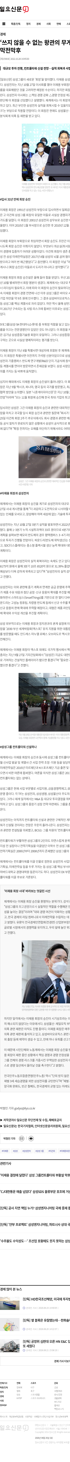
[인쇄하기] (31, 1138)
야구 (32, 1387)
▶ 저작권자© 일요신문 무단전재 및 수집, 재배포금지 (31, 1120)
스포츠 (33, 1382)
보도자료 (57, 1401)
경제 (3, 34)
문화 (56, 1382)
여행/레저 (58, 1390)
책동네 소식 (59, 1408)
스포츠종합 (35, 1394)
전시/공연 (58, 1394)
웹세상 (57, 1405)
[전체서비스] (4, 24)
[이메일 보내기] (21, 1138)
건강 (56, 1387)
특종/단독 (4, 1387)
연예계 (19, 1387)
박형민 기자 (9, 1138)
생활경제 (57, 1398)
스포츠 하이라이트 (38, 1398)
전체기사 (3, 1382)
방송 (18, 1394)
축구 (32, 1390)
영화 (18, 1390)
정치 (2, 1391)
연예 (18, 1382)
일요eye (3, 1404)
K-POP (19, 1398)
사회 (2, 1400)
